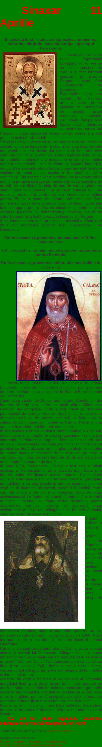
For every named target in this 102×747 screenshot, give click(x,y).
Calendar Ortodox (60, 731)
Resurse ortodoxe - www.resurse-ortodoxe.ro (33, 741)
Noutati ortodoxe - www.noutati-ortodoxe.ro (31, 745)
